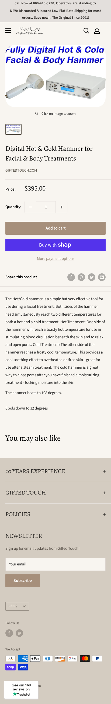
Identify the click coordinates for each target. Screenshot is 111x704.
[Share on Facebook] (71, 277)
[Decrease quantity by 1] (30, 207)
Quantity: (13, 207)
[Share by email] (102, 277)
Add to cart (56, 228)
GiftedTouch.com (21, 170)
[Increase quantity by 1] (61, 207)
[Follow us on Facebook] (9, 633)
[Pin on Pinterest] (81, 277)
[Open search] (86, 31)
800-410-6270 (43, 3)
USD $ (12, 606)
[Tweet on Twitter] (91, 277)
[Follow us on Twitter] (19, 633)
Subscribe (22, 581)
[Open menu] (8, 30)
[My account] (97, 31)
